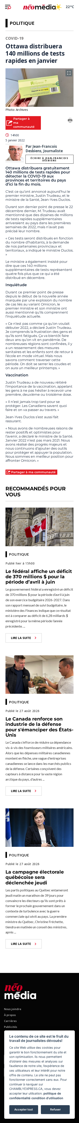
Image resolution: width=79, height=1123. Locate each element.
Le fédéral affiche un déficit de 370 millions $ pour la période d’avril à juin (38, 577)
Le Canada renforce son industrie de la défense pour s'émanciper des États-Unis (39, 727)
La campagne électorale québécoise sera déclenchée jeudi (34, 877)
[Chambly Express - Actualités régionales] (39, 6)
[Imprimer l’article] (70, 121)
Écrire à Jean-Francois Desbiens (49, 159)
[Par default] (20, 990)
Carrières (10, 1021)
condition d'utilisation (47, 1098)
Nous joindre (12, 1009)
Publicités (10, 1027)
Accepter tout (23, 1109)
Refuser (55, 1109)
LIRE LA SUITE (21, 638)
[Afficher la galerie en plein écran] (69, 73)
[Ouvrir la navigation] (8, 7)
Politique (22, 23)
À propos (10, 1015)
